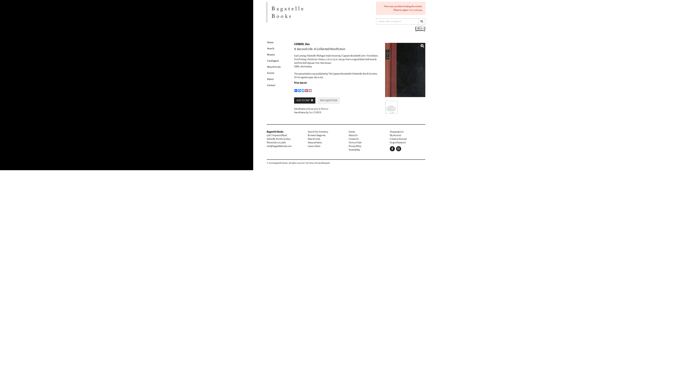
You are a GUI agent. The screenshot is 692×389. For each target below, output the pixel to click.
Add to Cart (303, 100)
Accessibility (354, 150)
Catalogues (273, 60)
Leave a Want (314, 146)
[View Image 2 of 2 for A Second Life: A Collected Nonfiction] (391, 107)
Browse (271, 54)
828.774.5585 (279, 142)
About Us (353, 135)
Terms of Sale (355, 142)
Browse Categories (316, 135)
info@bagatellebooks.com (279, 146)
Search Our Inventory (318, 132)
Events (270, 73)
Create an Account (398, 139)
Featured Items (315, 142)
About (270, 79)
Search (270, 48)
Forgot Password (398, 142)
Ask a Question (328, 100)
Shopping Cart (396, 132)
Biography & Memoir (318, 109)
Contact (271, 85)
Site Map (309, 163)
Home (270, 42)
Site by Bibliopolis (322, 163)
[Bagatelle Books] (312, 12)
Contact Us (354, 139)
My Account (395, 135)
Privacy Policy (355, 146)
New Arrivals (274, 67)
